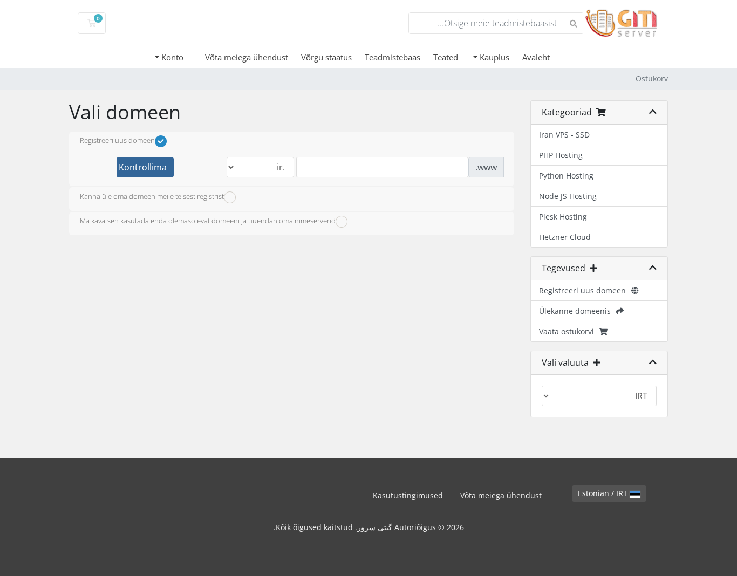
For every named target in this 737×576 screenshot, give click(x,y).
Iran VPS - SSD (564, 134)
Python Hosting (566, 175)
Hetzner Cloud (565, 237)
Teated (445, 57)
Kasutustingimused (408, 495)
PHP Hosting (561, 155)
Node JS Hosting (568, 196)
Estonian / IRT (604, 493)
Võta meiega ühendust (246, 57)
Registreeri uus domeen (584, 290)
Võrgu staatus (326, 57)
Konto (171, 57)
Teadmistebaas (392, 57)
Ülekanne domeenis (577, 311)
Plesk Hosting (563, 216)
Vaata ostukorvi (568, 331)
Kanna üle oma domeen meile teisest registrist (152, 196)
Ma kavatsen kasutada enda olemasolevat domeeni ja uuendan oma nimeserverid (208, 221)
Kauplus (493, 57)
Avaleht (536, 57)
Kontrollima (143, 167)
